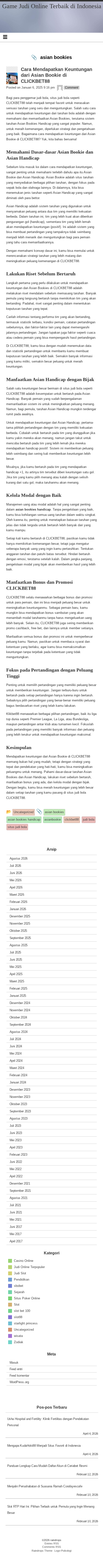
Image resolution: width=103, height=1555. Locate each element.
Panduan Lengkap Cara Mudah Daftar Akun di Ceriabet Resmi (47, 1466)
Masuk (14, 1362)
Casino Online (23, 1260)
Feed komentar (19, 1375)
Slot (16, 1304)
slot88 (18, 1317)
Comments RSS (51, 1546)
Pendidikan (21, 1279)
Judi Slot (20, 1273)
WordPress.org (19, 1382)
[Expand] (5, 37)
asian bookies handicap (33, 509)
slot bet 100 (22, 1310)
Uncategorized (24, 1329)
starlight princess (26, 1323)
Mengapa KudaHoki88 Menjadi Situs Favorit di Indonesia (44, 1445)
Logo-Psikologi (62, 1550)
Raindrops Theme (42, 1550)
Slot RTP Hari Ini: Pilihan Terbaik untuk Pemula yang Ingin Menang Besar (50, 1510)
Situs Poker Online (27, 1298)
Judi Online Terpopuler (29, 1267)
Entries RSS (52, 1543)
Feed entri (16, 1369)
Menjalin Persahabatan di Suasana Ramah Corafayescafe (44, 1486)
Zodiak (18, 1342)
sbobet (18, 1285)
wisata (18, 1335)
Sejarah (19, 1292)
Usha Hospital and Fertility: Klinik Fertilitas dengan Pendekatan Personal (48, 1422)
